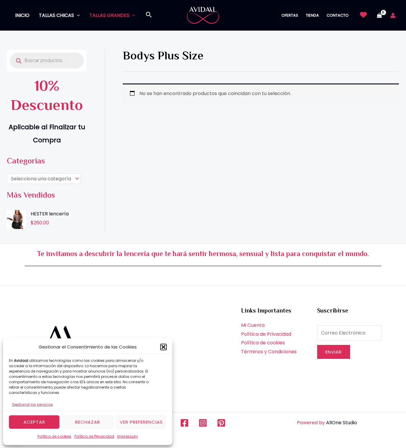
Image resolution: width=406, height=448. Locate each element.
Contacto (338, 15)
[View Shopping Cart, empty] (379, 15)
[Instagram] (203, 423)
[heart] (363, 15)
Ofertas (289, 15)
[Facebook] (184, 423)
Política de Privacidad (94, 436)
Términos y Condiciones (269, 351)
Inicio (22, 15)
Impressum (127, 436)
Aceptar (34, 422)
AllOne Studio (341, 422)
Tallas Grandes (109, 15)
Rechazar (87, 422)
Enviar (333, 352)
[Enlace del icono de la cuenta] (393, 15)
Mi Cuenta (253, 325)
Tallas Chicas (56, 15)
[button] (163, 347)
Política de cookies (54, 436)
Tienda (312, 15)
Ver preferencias (141, 422)
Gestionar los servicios (32, 404)
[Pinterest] (221, 423)
